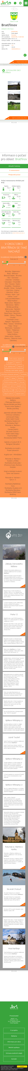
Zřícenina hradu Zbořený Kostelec (13, 466)
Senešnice (18, 324)
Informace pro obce (14, 1042)
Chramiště (16, 282)
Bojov (9, 273)
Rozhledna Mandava (13, 490)
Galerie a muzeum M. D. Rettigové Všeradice (12, 443)
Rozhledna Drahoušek (13, 463)
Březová (15, 273)
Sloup (15, 326)
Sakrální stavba (20, 394)
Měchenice (9, 305)
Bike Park (5, 390)
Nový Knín (17, 313)
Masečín (17, 303)
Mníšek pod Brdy (12, 307)
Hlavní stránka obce (22, 62)
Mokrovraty (9, 309)
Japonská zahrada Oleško (13, 413)
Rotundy (22, 382)
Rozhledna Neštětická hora (12, 485)
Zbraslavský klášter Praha (13, 438)
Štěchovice (8, 328)
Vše (6, 359)
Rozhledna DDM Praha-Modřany (13, 493)
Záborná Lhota (16, 338)
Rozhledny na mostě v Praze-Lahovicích (13, 449)
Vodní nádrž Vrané (12, 419)
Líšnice (10, 296)
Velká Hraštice (12, 334)
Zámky (13, 378)
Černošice (13, 35)
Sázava (11, 324)
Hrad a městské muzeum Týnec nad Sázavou (13, 472)
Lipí (18, 294)
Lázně (12, 386)
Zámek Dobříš (13, 429)
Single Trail (14, 390)
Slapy (10, 326)
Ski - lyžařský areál (10, 366)
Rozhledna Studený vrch (13, 488)
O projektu (14, 1030)
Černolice (15, 278)
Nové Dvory (8, 313)
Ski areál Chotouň (12, 431)
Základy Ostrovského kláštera (13, 399)
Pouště (12, 317)
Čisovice (12, 284)
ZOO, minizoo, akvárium (16, 359)
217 (12, 45)
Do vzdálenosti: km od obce (12, 257)
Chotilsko (16, 280)
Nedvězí (17, 309)
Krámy (16, 290)
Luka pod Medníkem (12, 299)
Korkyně (19, 288)
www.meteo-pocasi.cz (19, 233)
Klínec (12, 288)
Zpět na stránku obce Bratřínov (20, 118)
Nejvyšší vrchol (21, 386)
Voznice (17, 336)
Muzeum (22, 390)
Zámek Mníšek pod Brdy (12, 404)
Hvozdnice (16, 286)
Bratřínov (9, 25)
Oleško (6, 315)
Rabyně (7, 322)
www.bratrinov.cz (16, 49)
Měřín (17, 305)
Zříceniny (20, 378)
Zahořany (13, 340)
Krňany (8, 294)
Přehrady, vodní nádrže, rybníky (14, 370)
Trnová (15, 332)
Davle (18, 284)
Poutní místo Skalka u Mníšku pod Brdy (12, 407)
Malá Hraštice (12, 301)
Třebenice (15, 330)
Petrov (12, 315)
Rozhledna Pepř (12, 423)
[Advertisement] (14, 138)
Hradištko (8, 286)
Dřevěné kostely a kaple (10, 382)
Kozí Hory (10, 290)
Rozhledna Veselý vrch (12, 421)
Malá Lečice (9, 303)
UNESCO (18, 363)
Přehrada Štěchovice (13, 402)
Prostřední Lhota (12, 319)
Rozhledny (24, 374)
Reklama (14, 1036)
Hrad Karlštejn (12, 436)
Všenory (7, 338)
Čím (6, 284)
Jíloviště (6, 288)
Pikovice (19, 315)
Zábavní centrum (8, 394)
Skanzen (20, 366)
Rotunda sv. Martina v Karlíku (12, 426)
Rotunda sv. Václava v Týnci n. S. (12, 479)
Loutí (15, 296)
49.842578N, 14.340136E (17, 37)
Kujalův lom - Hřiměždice (12, 454)
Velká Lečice (9, 336)
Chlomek (8, 280)
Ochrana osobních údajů (14, 1053)
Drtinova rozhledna (13, 415)
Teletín (8, 330)
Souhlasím (22, 1066)
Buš (9, 278)
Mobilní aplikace (14, 1047)
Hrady (7, 378)
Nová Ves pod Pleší (12, 311)
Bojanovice (16, 271)
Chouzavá (8, 282)
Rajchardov (16, 322)
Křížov (16, 292)
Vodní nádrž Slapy (12, 434)
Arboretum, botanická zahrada (9, 374)
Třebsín (9, 332)
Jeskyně (5, 386)
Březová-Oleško (9, 276)
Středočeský (14, 31)
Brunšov (19, 276)
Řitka (5, 324)
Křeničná (10, 292)
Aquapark (10, 363)
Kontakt (14, 1059)
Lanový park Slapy (12, 417)
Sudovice (17, 328)
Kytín (13, 294)
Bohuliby (8, 271)
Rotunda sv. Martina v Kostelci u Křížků (12, 460)
